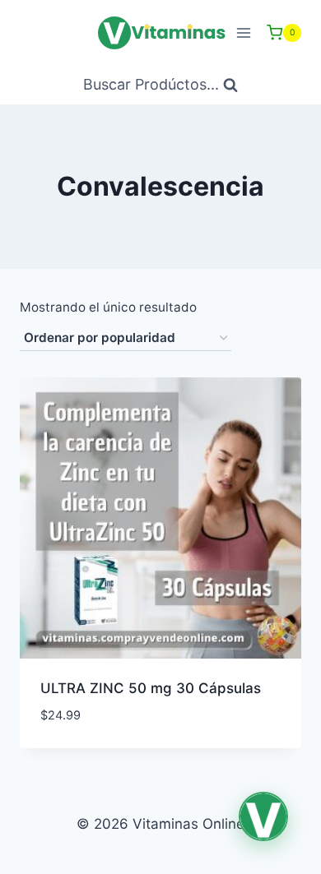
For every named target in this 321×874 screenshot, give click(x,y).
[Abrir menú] (243, 32)
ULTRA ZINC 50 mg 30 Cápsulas (150, 688)
